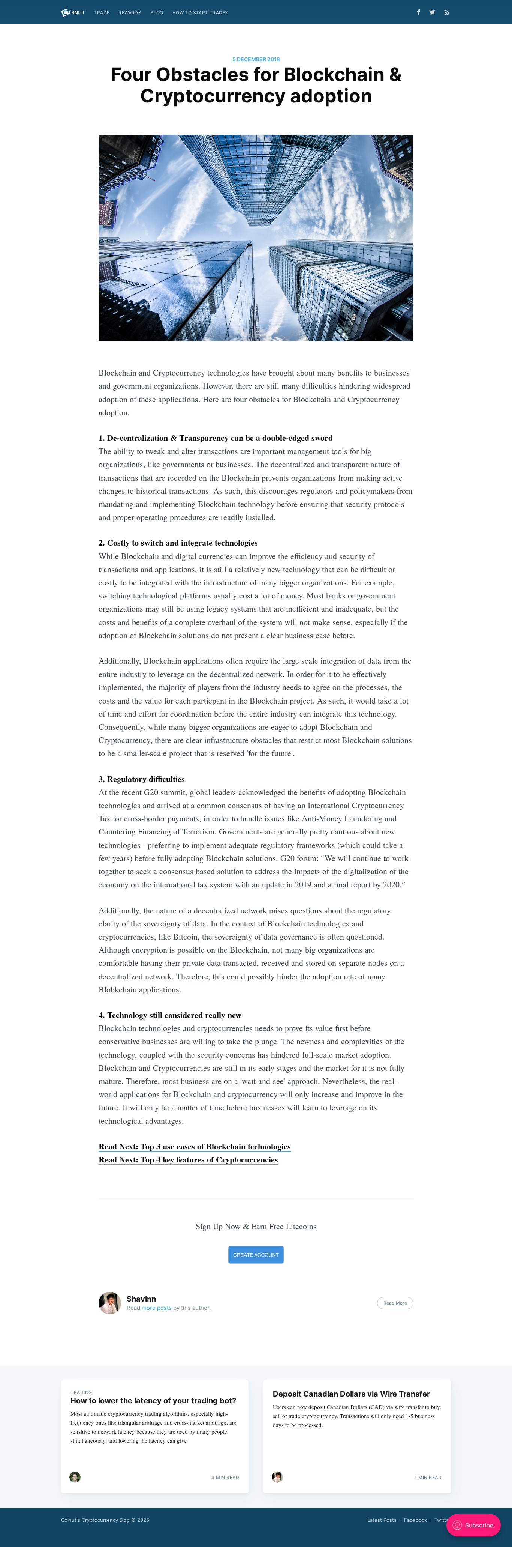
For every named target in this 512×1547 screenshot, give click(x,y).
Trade (101, 12)
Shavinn (141, 1298)
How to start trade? (200, 12)
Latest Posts (382, 1520)
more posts (157, 1307)
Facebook (415, 1520)
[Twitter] (434, 12)
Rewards (129, 12)
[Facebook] (418, 12)
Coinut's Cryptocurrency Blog (95, 1520)
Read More (395, 1303)
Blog (156, 12)
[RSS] (447, 12)
